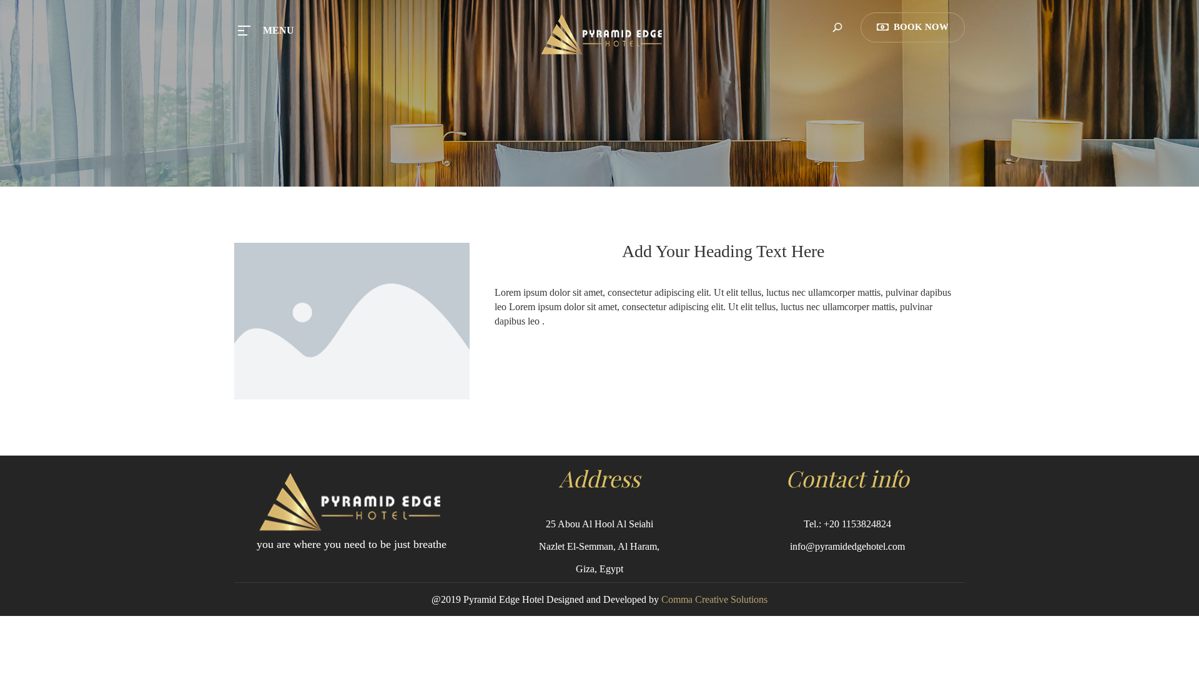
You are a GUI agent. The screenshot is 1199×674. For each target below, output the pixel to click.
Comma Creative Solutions (714, 599)
